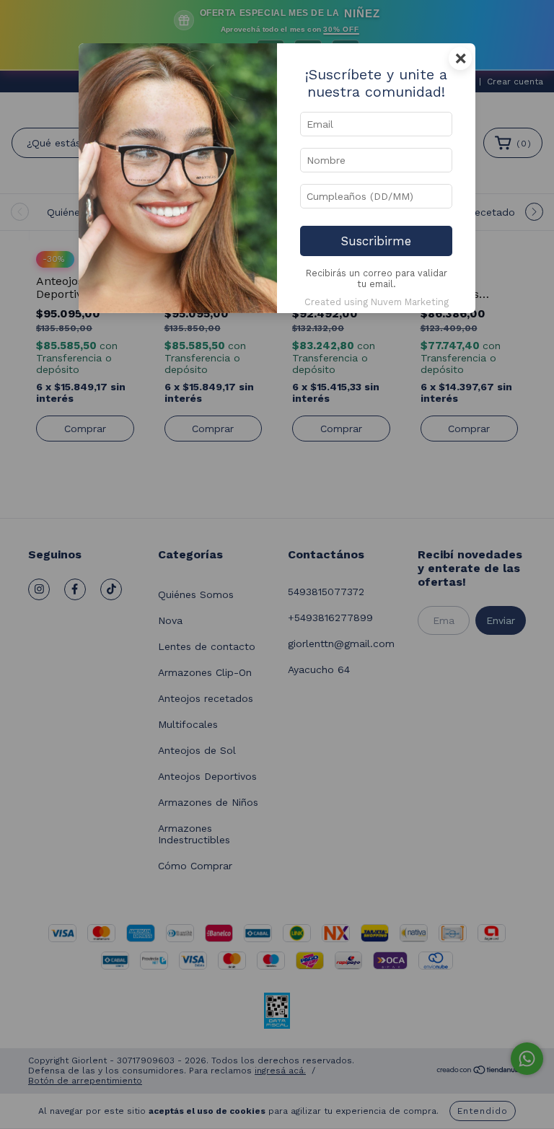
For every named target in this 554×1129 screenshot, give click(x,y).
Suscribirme (376, 241)
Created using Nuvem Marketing (376, 301)
